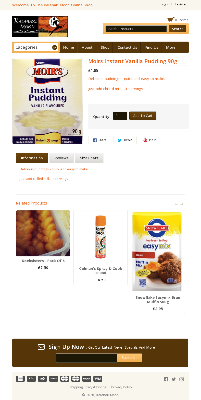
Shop (105, 47)
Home (68, 47)
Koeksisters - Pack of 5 (43, 260)
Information (32, 158)
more (171, 47)
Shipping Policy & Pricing (87, 387)
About (87, 47)
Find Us (151, 47)
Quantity (101, 116)
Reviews (61, 158)
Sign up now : (68, 346)
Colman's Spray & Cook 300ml (100, 270)
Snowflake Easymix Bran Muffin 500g (158, 299)
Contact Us (128, 47)
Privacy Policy (121, 387)
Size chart (89, 158)
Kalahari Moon (107, 395)
